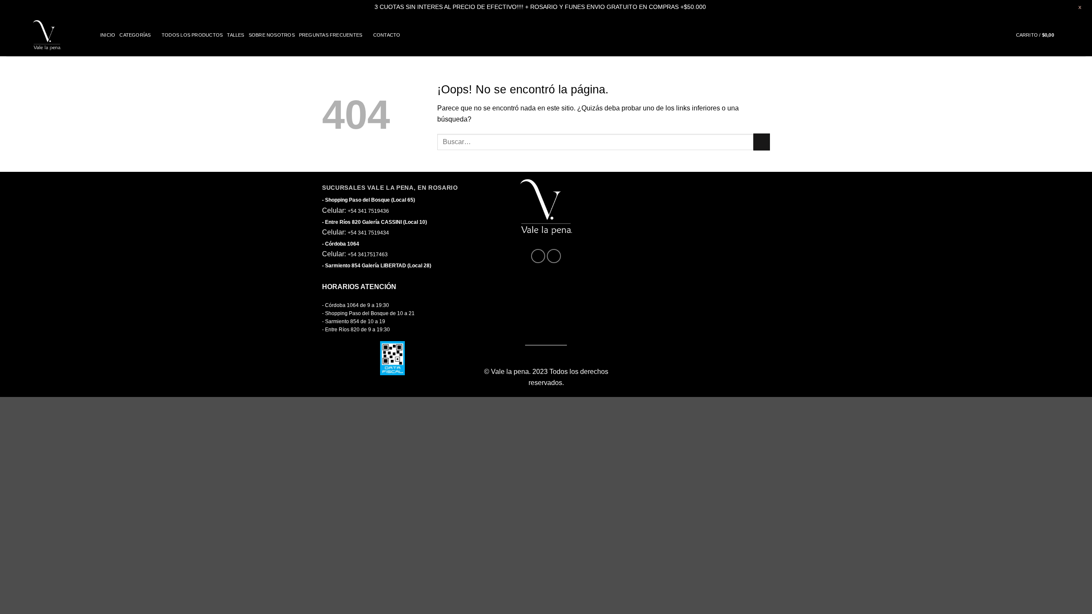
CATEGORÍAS (135, 35)
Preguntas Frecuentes (330, 35)
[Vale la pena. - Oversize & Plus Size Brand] (46, 35)
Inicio (107, 35)
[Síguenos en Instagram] (554, 256)
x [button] (1079, 6)
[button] (1042, 35)
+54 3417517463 (368, 255)
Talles (235, 35)
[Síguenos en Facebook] (538, 256)
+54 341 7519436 (368, 211)
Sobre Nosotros (272, 35)
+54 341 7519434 (368, 233)
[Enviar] (761, 141)
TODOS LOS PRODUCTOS (192, 35)
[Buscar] (1083, 35)
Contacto (387, 35)
